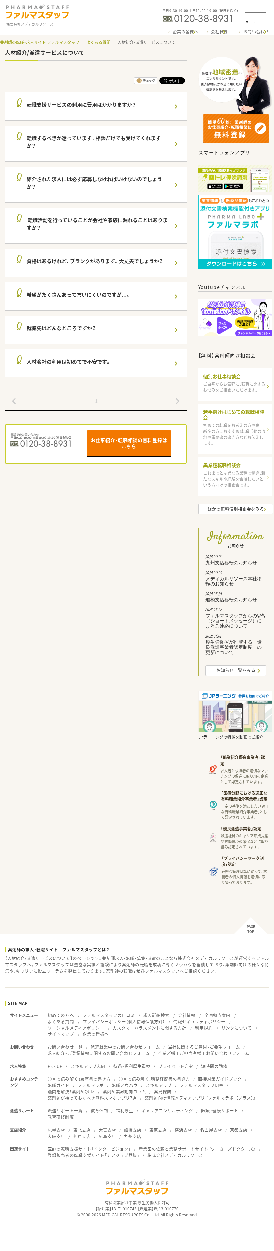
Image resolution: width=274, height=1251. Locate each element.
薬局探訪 (162, 1091)
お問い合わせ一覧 (65, 1047)
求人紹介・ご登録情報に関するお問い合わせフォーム (99, 1053)
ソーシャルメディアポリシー (76, 1028)
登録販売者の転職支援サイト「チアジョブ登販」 (93, 1155)
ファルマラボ (91, 1085)
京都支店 (238, 1130)
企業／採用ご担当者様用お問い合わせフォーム (203, 1053)
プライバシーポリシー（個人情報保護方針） (124, 1021)
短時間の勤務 (214, 1066)
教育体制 (99, 1110)
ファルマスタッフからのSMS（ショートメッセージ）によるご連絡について (235, 619)
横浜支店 (183, 1130)
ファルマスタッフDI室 (201, 1085)
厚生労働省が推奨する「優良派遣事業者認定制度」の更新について (234, 645)
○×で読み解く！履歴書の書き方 (79, 1079)
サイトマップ (61, 1034)
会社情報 (186, 1015)
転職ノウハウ (125, 1085)
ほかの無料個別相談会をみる (236, 509)
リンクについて (236, 1028)
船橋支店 (132, 1130)
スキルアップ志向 (88, 1066)
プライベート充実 (175, 1066)
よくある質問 (98, 42)
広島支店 (107, 1136)
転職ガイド (59, 1085)
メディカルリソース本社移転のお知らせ (234, 579)
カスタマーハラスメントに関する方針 (149, 1028)
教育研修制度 (61, 1117)
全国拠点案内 (217, 1015)
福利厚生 (124, 1110)
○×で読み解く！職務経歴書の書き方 (154, 1079)
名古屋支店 (211, 1130)
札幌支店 (56, 1130)
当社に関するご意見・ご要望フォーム (204, 1047)
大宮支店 (107, 1130)
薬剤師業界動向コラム (124, 1091)
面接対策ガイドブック (220, 1079)
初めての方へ (61, 1015)
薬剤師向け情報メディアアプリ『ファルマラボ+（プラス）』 (200, 1098)
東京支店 (158, 1130)
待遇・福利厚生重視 (131, 1066)
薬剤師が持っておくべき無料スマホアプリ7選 (92, 1098)
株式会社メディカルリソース (175, 1155)
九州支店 (132, 1136)
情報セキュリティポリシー (199, 1021)
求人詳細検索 (156, 1015)
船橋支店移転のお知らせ (231, 598)
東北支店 (82, 1130)
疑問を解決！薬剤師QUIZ (71, 1091)
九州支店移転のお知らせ (231, 561)
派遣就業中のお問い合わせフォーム (125, 1047)
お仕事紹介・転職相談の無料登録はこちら (129, 443)
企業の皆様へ (185, 32)
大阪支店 (56, 1136)
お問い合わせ (256, 32)
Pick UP (55, 1066)
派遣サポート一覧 (65, 1110)
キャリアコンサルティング (167, 1110)
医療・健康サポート (219, 1110)
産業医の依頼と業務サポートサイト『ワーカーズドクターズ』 (197, 1149)
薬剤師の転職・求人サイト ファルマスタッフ (39, 42)
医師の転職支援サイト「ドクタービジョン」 (89, 1149)
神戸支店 (82, 1136)
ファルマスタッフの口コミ (109, 1015)
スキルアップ (159, 1085)
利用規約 (204, 1028)
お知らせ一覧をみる (235, 671)
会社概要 (219, 32)
